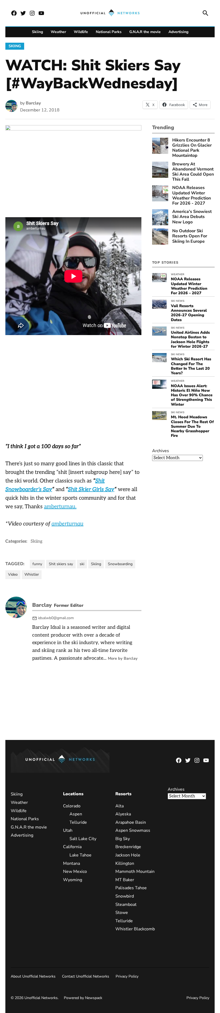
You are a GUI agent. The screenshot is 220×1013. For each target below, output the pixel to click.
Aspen (75, 814)
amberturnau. (60, 506)
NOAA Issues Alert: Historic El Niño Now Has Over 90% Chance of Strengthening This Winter (191, 395)
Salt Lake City (82, 839)
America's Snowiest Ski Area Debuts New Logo (192, 217)
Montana (71, 863)
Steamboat (126, 904)
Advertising (178, 31)
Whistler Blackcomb (135, 929)
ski (82, 564)
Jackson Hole (127, 855)
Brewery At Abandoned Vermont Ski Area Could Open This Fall (193, 172)
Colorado (71, 806)
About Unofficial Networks (33, 976)
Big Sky (122, 839)
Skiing (37, 31)
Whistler (31, 574)
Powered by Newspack (83, 997)
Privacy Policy (127, 976)
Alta (119, 806)
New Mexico (75, 871)
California (72, 847)
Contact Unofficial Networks (85, 976)
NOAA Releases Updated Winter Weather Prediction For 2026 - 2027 (191, 195)
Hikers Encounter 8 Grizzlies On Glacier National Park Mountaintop (192, 148)
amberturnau (67, 524)
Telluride (78, 822)
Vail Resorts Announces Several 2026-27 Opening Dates (189, 312)
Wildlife (81, 31)
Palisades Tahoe (131, 888)
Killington (124, 863)
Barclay (33, 103)
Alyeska (123, 814)
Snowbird (124, 896)
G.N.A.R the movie (145, 31)
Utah (67, 830)
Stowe (121, 913)
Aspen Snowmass (132, 830)
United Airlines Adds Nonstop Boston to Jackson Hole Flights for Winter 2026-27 (190, 339)
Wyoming (72, 880)
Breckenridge (128, 847)
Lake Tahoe (80, 855)
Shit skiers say (61, 564)
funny (37, 564)
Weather (58, 31)
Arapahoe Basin (130, 822)
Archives (160, 451)
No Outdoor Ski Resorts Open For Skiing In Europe (189, 236)
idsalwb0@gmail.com (56, 617)
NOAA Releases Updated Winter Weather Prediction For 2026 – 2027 (189, 286)
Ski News (177, 301)
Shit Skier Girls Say (91, 489)
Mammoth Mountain (135, 871)
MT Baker (124, 880)
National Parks (109, 31)
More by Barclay (123, 658)
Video (13, 574)
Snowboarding (120, 564)
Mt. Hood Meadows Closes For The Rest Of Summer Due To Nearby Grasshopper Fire (192, 426)
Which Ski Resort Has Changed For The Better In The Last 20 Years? (191, 366)
